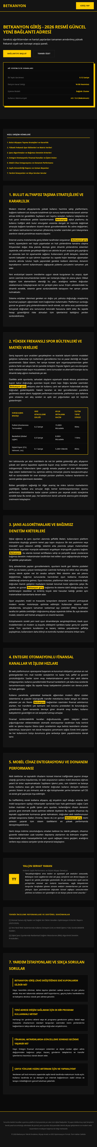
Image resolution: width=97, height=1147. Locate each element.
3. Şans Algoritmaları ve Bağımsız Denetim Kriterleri (29, 153)
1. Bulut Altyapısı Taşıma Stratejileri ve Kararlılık (27, 142)
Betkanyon (14, 5)
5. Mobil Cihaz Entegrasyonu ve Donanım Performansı (30, 163)
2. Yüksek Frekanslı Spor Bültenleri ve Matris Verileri (29, 147)
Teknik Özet (44, 53)
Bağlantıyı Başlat (17, 53)
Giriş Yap (85, 6)
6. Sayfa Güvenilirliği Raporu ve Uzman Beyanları (28, 168)
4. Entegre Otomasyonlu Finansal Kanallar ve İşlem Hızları (32, 158)
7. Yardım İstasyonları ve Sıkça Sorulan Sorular (26, 173)
